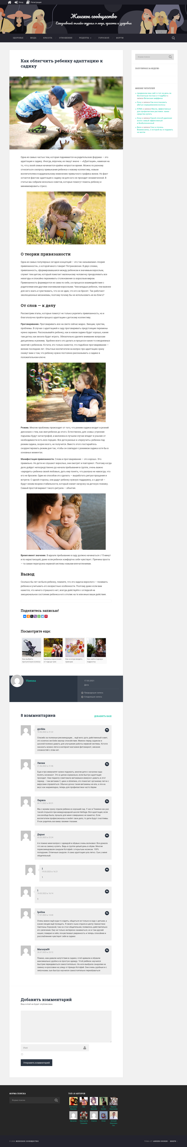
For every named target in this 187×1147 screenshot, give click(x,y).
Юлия (104, 1121)
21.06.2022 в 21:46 (45, 766)
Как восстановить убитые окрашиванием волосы (152, 103)
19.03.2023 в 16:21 (50, 871)
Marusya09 (43, 949)
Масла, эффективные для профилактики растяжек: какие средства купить (154, 111)
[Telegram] (42, 616)
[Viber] (35, 616)
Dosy (139, 102)
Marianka (73, 1121)
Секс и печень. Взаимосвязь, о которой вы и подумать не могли (155, 129)
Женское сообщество (93, 16)
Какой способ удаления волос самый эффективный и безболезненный (154, 120)
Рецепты (84, 38)
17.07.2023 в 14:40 (45, 915)
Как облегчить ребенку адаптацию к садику (62, 63)
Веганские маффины (153, 98)
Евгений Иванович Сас (113, 1123)
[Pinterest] (46, 616)
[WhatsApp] (38, 616)
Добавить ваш (103, 716)
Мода (33, 38)
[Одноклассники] (28, 616)
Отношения (65, 38)
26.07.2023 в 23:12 (45, 952)
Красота (47, 38)
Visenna (94, 1121)
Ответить (107, 730)
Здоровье (18, 38)
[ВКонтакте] (24, 616)
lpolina (41, 912)
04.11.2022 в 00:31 (45, 803)
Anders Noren (160, 1141)
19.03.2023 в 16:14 (45, 893)
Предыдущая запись (93, 693)
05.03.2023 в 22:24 (45, 837)
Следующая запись (93, 697)
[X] (31, 616)
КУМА (139, 109)
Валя (139, 127)
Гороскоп (103, 38)
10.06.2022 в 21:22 (45, 732)
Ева (83, 1107)
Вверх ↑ (174, 1141)
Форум (120, 38)
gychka (41, 728)
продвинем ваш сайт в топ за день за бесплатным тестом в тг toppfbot (154, 94)
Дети (86, 685)
